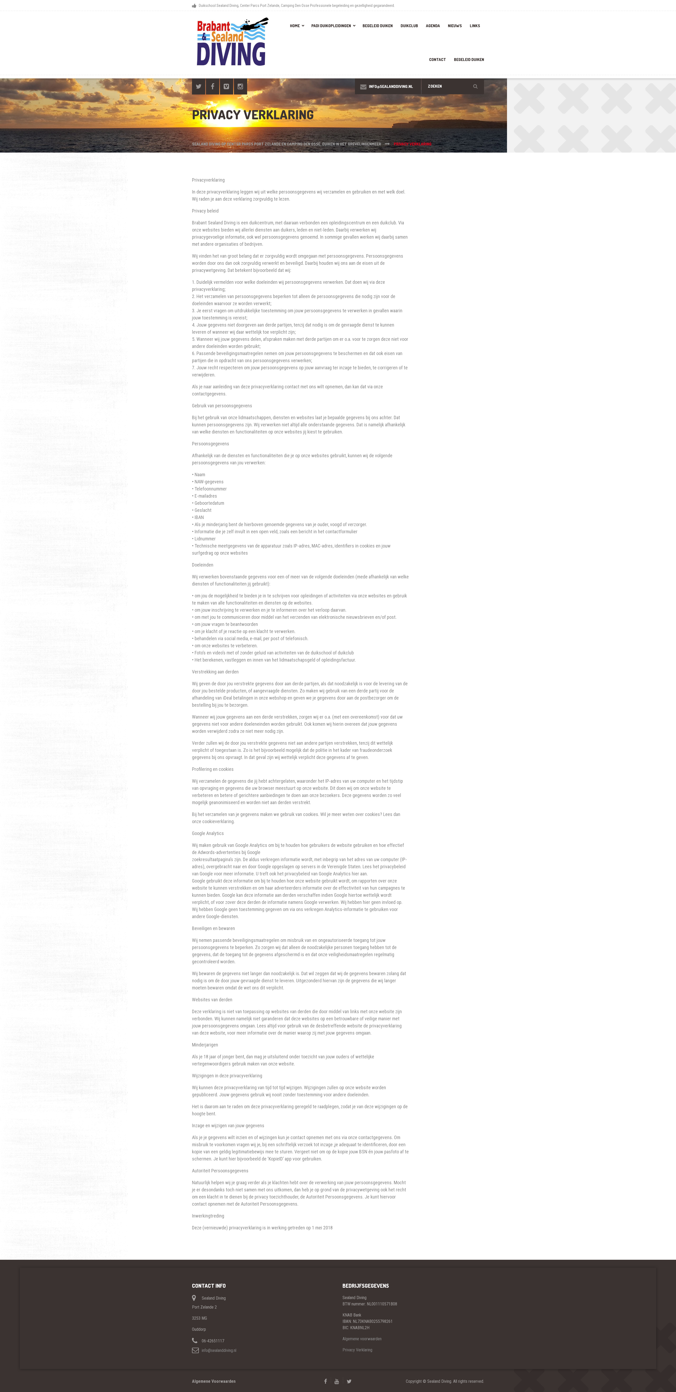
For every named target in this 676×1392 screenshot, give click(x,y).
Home (295, 25)
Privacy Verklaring (357, 1349)
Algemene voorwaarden (362, 1338)
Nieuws (455, 25)
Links (475, 25)
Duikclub (409, 25)
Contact (437, 59)
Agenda (433, 25)
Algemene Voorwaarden (214, 1381)
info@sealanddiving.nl (219, 1350)
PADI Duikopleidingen (331, 25)
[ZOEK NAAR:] (453, 86)
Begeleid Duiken (378, 25)
